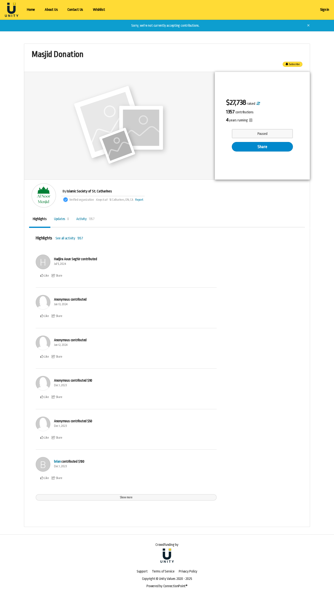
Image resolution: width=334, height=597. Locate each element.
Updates (61, 219)
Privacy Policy (188, 571)
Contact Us (75, 10)
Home (31, 10)
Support (142, 571)
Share (262, 146)
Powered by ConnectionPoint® (167, 586)
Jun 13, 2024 (60, 304)
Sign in (324, 10)
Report (139, 199)
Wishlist (99, 10)
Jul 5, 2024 (60, 264)
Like (46, 275)
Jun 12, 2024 (60, 345)
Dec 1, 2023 (60, 385)
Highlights (40, 219)
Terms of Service (163, 571)
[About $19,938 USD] (258, 103)
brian (57, 461)
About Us (51, 10)
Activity (85, 219)
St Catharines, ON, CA (121, 199)
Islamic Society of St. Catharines (89, 191)
